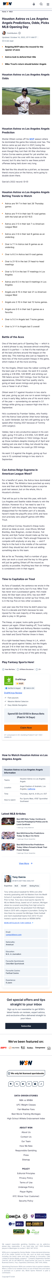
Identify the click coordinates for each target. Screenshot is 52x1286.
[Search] (41, 4)
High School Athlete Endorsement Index (26, 1118)
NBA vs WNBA (26, 1100)
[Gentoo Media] (16, 1223)
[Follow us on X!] (16, 1083)
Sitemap (26, 1159)
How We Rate (26, 1146)
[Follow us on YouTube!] (22, 1083)
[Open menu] (47, 4)
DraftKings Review (13, 693)
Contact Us (26, 1136)
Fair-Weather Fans (26, 1109)
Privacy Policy (26, 1178)
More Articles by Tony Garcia (17, 923)
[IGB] (38, 1216)
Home (4, 12)
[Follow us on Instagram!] (29, 1083)
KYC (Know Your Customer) (26, 1196)
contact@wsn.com (13, 935)
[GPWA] (19, 1231)
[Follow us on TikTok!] (41, 1083)
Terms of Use (26, 1182)
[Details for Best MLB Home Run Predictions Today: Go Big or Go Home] (8, 836)
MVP (32, 139)
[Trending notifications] (34, 4)
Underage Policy (26, 1187)
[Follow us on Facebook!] (10, 1083)
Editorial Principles (26, 1173)
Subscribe (26, 1026)
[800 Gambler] (35, 1223)
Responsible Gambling (26, 1150)
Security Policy (26, 1200)
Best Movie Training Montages (26, 1114)
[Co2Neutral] (33, 1231)
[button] (47, 4)
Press (26, 1155)
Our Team (26, 1141)
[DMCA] (13, 1216)
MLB (10, 12)
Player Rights (26, 1191)
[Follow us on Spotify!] (35, 1083)
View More (24, 863)
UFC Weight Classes (26, 1104)
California (31, 789)
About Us (26, 1132)
